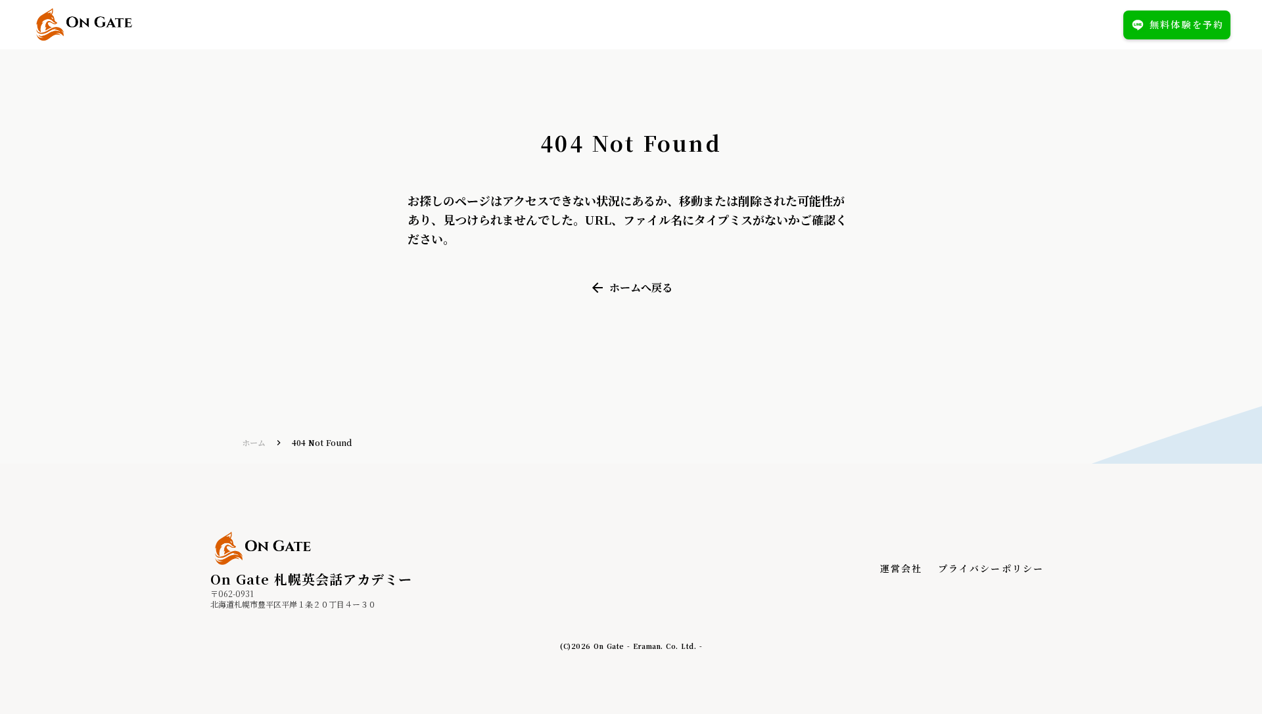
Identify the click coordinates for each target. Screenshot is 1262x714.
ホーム (254, 442)
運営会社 (901, 568)
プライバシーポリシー (991, 568)
